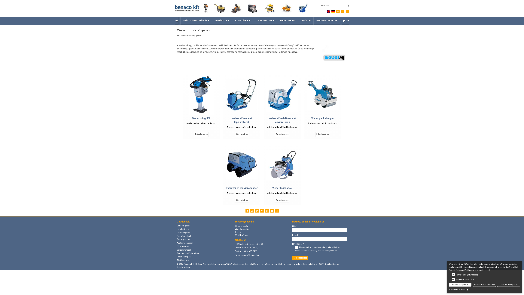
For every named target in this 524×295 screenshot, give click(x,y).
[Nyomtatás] (277, 211)
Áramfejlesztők (183, 239)
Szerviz (238, 232)
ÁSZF (321, 264)
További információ (457, 289)
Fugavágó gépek (184, 236)
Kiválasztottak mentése (484, 285)
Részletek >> (201, 134)
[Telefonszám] (343, 12)
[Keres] (347, 5)
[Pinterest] (262, 211)
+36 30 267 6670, (250, 248)
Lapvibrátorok (183, 229)
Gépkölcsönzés (241, 235)
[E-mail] (338, 12)
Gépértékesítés (241, 226)
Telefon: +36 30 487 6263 (246, 251)
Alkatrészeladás (242, 229)
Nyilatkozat (298, 244)
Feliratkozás (301, 258)
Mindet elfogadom (460, 285)
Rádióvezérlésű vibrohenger (242, 188)
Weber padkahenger (322, 118)
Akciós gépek (183, 260)
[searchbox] (333, 5)
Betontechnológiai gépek (188, 253)
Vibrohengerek (183, 233)
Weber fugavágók (282, 188)
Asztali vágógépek (185, 243)
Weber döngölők (201, 118)
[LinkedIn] (257, 211)
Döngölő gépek (183, 226)
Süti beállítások (332, 264)
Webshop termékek (273, 264)
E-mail (295, 235)
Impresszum (289, 264)
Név (294, 226)
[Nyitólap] (242, 8)
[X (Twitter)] (252, 211)
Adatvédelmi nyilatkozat (327, 251)
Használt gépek (183, 257)
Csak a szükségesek (509, 285)
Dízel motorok (183, 246)
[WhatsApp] (267, 211)
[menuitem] (176, 21)
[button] (345, 21)
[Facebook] (247, 211)
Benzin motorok (184, 250)
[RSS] (347, 12)
